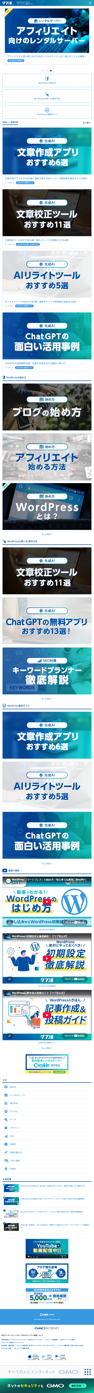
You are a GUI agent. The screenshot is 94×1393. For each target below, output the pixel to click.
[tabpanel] (47, 38)
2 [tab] (47, 70)
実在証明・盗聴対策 (7, 1345)
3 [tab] (51, 70)
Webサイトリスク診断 (67, 1340)
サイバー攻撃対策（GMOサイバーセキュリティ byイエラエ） (36, 1345)
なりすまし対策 (6, 1348)
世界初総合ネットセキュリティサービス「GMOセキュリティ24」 (22, 1340)
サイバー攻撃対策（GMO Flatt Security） (71, 1345)
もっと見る (46, 534)
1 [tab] (43, 70)
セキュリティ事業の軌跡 (21, 1348)
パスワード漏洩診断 (51, 1340)
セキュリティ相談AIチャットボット (12, 1342)
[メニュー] (90, 3)
